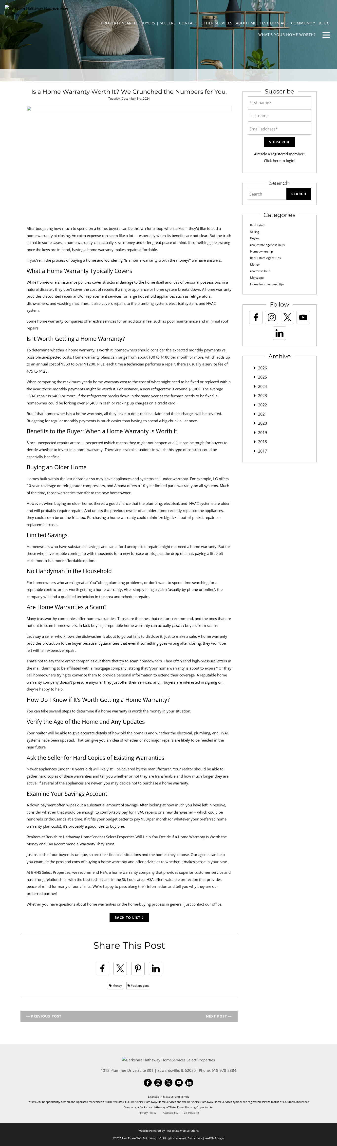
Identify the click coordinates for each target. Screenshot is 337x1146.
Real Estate (257, 225)
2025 (262, 377)
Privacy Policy (147, 1112)
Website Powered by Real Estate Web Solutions (168, 1130)
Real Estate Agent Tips (265, 258)
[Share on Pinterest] (138, 968)
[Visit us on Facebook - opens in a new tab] (255, 317)
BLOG (324, 22)
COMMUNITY (303, 22)
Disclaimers (194, 1138)
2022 (262, 405)
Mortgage (257, 277)
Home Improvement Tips (267, 284)
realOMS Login (214, 1138)
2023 (262, 395)
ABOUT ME (246, 22)
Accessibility (170, 1112)
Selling (254, 232)
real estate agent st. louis (267, 245)
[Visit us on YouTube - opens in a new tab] (303, 317)
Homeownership (261, 251)
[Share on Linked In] (155, 968)
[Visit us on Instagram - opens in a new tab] (271, 317)
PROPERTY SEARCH (119, 22)
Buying (255, 238)
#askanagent (139, 985)
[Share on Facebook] (102, 968)
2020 (262, 423)
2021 (262, 414)
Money (117, 985)
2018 (262, 441)
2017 (262, 451)
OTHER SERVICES (216, 22)
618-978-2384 (224, 1070)
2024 (262, 386)
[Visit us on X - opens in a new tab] (287, 317)
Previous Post (45, 1016)
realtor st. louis (260, 271)
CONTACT (188, 22)
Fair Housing (191, 1112)
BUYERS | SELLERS (158, 22)
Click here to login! (279, 160)
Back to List (128, 917)
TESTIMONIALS (274, 22)
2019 (262, 432)
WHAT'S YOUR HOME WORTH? (287, 34)
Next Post (217, 1016)
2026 (262, 368)
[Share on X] (120, 968)
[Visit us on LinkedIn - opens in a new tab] (279, 333)
